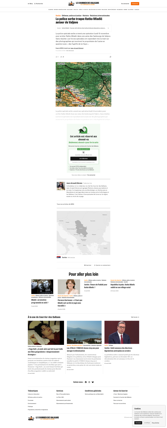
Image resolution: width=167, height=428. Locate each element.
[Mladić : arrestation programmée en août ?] (42, 286)
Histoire (86, 15)
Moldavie (104, 9)
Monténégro (112, 9)
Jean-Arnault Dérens (77, 48)
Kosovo (85, 9)
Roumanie (120, 9)
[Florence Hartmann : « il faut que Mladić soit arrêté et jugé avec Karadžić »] (69, 286)
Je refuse (147, 422)
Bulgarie (70, 9)
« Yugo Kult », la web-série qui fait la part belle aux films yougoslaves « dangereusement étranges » (45, 352)
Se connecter (91, 175)
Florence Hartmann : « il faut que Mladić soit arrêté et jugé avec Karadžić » (70, 303)
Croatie (75, 9)
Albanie (50, 9)
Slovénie (131, 9)
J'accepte (138, 422)
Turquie (136, 9)
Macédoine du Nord (95, 9)
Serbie (125, 9)
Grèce (81, 9)
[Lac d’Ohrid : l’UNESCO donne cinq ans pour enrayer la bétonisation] (84, 332)
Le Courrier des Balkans (87, 3)
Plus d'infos (155, 422)
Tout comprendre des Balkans (87, 4)
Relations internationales (100, 15)
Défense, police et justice (71, 15)
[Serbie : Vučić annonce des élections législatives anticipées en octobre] (121, 332)
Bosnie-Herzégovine (60, 9)
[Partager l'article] (110, 57)
